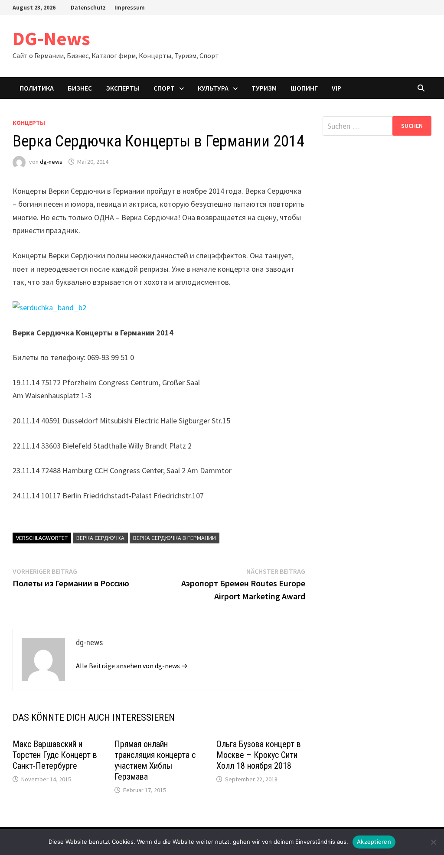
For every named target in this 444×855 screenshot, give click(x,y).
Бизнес (80, 88)
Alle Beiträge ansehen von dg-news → (132, 665)
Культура (213, 88)
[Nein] (433, 842)
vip (336, 88)
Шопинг (304, 88)
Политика (37, 88)
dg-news (51, 162)
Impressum (129, 7)
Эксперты (123, 88)
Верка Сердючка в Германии (174, 538)
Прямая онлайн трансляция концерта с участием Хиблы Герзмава (155, 760)
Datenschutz (88, 7)
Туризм (264, 88)
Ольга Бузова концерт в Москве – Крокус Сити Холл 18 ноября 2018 (258, 755)
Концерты (29, 123)
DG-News (51, 38)
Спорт (164, 88)
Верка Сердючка (100, 538)
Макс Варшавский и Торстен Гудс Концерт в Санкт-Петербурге (55, 755)
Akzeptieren (374, 841)
